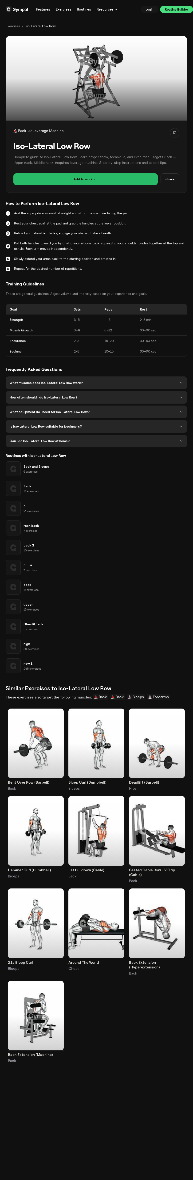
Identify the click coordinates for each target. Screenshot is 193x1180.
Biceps (138, 697)
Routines (84, 9)
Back (22, 131)
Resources (105, 9)
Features (43, 9)
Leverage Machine (48, 131)
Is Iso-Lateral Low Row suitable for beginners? (46, 426)
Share (169, 179)
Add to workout (86, 179)
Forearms (161, 697)
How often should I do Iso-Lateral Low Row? (43, 397)
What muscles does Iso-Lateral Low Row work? (46, 383)
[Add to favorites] (174, 132)
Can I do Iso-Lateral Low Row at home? (40, 441)
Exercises (63, 9)
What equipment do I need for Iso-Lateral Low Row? (50, 412)
